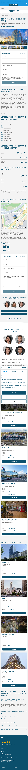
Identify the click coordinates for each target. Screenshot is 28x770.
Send (14, 82)
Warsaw (13, 13)
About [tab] (23, 371)
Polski (2, 8)
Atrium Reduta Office (10, 483)
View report (13, 4)
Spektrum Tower (8, 635)
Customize (13, 397)
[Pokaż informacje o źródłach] (25, 227)
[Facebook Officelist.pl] (2, 738)
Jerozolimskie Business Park (18, 112)
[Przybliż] (25, 205)
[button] (14, 216)
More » (8, 79)
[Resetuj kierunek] (25, 209)
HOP (3, 599)
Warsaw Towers (8, 671)
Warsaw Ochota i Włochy (21, 13)
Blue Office (6, 447)
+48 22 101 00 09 (22, 53)
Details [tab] (14, 371)
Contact (15, 767)
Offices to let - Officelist (6, 13)
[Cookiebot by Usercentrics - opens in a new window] (21, 368)
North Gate (6, 562)
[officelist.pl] (7, 748)
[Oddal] (25, 207)
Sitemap (3, 767)
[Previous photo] (1, 38)
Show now (14, 425)
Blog (15, 764)
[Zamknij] (26, 3)
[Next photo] (26, 38)
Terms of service (4, 764)
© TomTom (22, 227)
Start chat (14, 314)
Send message (14, 310)
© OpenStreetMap (16, 227)
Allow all (14, 392)
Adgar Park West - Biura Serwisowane (10, 520)
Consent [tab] (5, 371)
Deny (14, 401)
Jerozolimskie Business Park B (12, 412)
